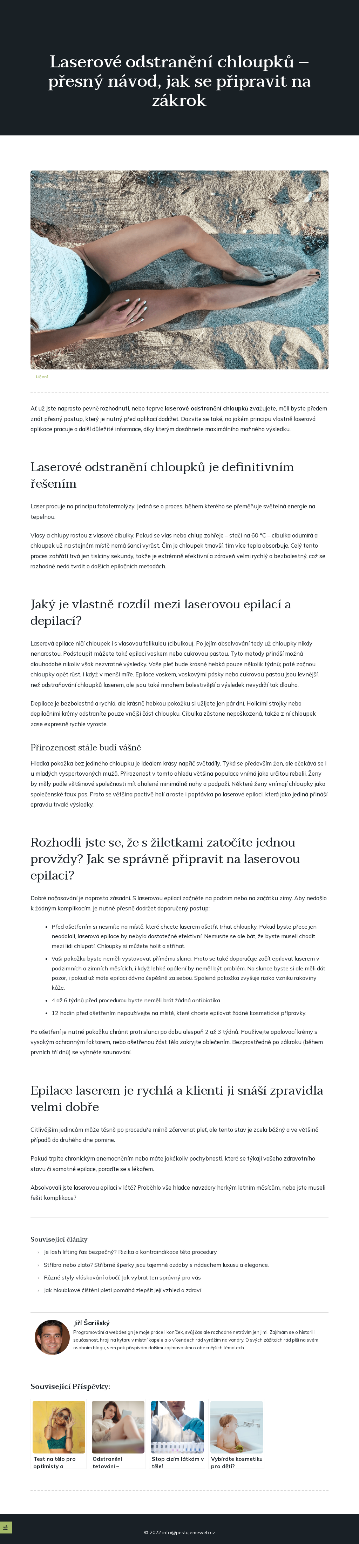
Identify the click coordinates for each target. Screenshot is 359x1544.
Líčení (42, 376)
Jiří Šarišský (91, 1323)
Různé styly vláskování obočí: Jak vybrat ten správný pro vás (122, 1277)
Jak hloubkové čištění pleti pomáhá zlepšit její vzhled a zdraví (122, 1290)
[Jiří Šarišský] (52, 1336)
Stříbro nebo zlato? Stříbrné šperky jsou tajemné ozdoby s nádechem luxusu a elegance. (156, 1264)
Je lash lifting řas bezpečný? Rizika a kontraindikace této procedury (130, 1251)
